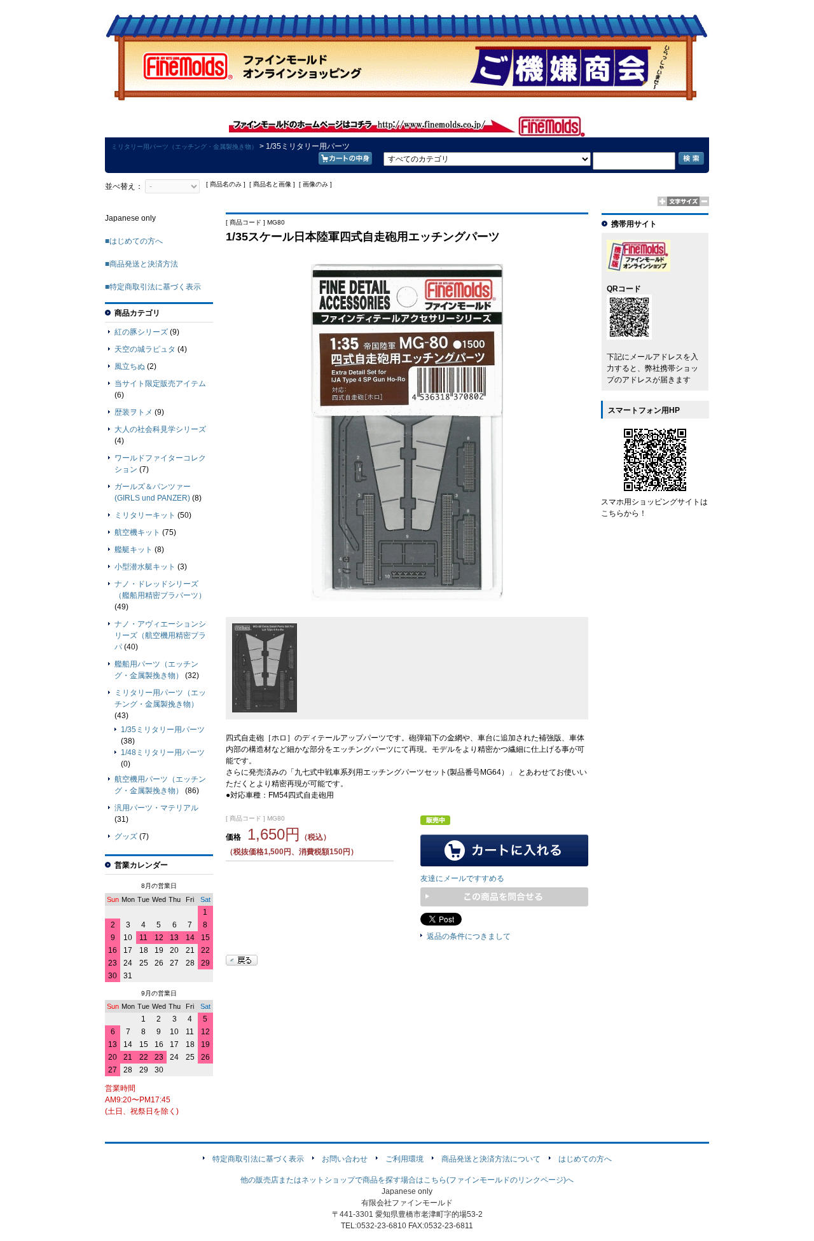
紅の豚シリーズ (141, 332)
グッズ (125, 836)
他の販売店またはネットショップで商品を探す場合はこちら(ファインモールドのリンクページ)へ (407, 1179)
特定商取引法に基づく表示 (258, 1158)
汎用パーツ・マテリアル (156, 807)
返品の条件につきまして (469, 936)
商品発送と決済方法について (491, 1158)
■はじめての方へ (134, 241)
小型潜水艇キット (145, 566)
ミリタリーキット (145, 515)
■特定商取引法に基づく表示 (153, 286)
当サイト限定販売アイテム (160, 383)
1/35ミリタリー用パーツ (163, 729)
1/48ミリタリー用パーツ (163, 752)
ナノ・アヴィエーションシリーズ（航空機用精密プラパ (160, 635)
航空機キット (137, 532)
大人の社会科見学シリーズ (160, 429)
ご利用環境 (404, 1158)
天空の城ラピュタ (145, 349)
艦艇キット (133, 549)
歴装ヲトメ (133, 412)
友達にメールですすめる (462, 878)
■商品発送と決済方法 (141, 264)
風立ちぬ (129, 366)
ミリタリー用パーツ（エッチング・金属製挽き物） (184, 146)
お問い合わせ (345, 1158)
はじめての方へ (585, 1158)
